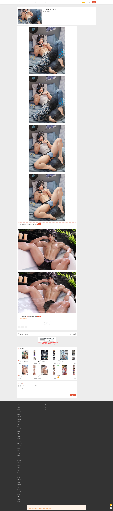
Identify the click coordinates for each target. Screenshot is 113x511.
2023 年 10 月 (19, 463)
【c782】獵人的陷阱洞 (23, 361)
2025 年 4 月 (19, 433)
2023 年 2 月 (19, 477)
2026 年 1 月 (19, 417)
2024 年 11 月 (19, 441)
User (29, 2)
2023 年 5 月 (19, 472)
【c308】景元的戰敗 (72, 334)
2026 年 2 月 (19, 416)
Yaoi (39, 2)
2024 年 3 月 (19, 455)
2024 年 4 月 (19, 453)
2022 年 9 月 (19, 486)
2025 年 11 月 (19, 421)
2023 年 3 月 (19, 475)
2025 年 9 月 (19, 424)
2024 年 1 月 (19, 458)
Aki (19, 327)
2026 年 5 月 (19, 411)
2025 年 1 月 (19, 438)
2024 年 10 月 (19, 443)
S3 (45, 2)
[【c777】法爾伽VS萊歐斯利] (64, 370)
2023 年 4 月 (19, 474)
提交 (73, 395)
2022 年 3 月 (19, 496)
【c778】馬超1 (41, 377)
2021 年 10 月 (19, 504)
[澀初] (19, 2)
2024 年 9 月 (19, 445)
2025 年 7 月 (19, 428)
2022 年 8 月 (19, 487)
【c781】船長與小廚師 (42, 361)
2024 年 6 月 (19, 450)
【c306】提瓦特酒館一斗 (23, 334)
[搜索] (86, 2)
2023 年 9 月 (19, 465)
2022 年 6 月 (19, 491)
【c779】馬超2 (21, 377)
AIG (42, 2)
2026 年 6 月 (19, 409)
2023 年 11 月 (19, 462)
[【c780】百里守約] (64, 355)
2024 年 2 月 (19, 457)
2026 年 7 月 (19, 407)
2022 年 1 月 (19, 499)
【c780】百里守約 (61, 361)
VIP (32, 2)
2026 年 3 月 (19, 414)
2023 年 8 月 (19, 467)
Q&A (35, 2)
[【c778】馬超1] (45, 370)
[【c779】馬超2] (25, 370)
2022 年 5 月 (19, 492)
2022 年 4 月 (19, 494)
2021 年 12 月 (19, 501)
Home (25, 2)
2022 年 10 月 (19, 484)
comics (22, 327)
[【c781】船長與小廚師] (45, 355)
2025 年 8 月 (19, 426)
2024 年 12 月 (19, 440)
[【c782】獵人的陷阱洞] (25, 355)
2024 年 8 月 (19, 446)
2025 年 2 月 (19, 436)
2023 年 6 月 (19, 470)
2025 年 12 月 (19, 419)
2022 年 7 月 (19, 489)
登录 (39, 224)
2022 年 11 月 (19, 482)
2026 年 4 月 (19, 412)
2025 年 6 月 (19, 429)
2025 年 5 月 (19, 431)
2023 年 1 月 (19, 479)
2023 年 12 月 (19, 460)
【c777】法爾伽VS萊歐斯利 (64, 377)
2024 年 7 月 (19, 448)
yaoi (26, 327)
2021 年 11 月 (19, 503)
